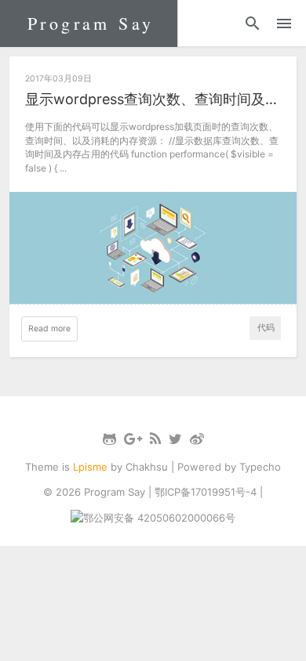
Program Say (90, 23)
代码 (266, 328)
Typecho (260, 467)
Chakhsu (147, 467)
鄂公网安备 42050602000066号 (159, 517)
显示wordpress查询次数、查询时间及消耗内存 (153, 99)
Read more (49, 328)
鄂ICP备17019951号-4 (206, 492)
